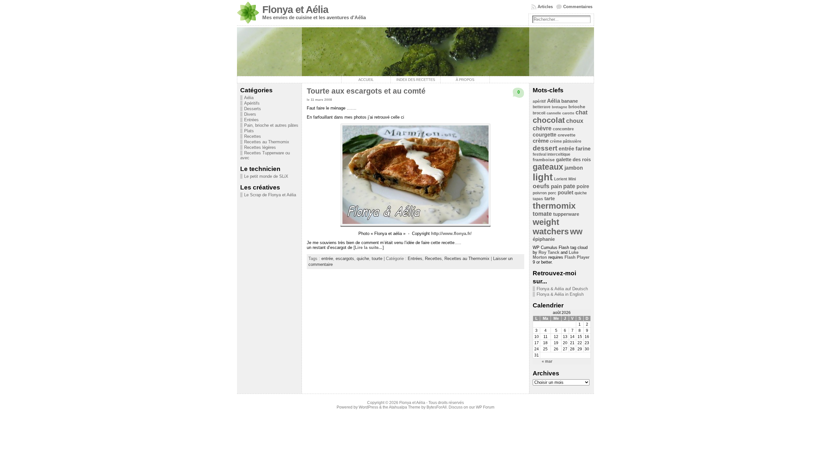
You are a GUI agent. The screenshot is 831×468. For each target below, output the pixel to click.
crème (541, 141)
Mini (572, 179)
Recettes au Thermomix (266, 141)
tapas (538, 199)
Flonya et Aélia (295, 9)
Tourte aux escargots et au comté (366, 91)
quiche (363, 258)
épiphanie (544, 239)
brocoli (539, 113)
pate (569, 186)
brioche (576, 106)
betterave (542, 107)
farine (583, 149)
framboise (544, 159)
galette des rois (573, 159)
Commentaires (577, 6)
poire (583, 186)
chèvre (542, 128)
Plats (249, 130)
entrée (327, 258)
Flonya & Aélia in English (560, 294)
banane (569, 101)
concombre (563, 129)
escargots (345, 258)
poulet (565, 192)
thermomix (554, 205)
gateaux (548, 166)
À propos (465, 80)
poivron (540, 193)
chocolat (549, 120)
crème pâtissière (565, 141)
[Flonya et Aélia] (415, 51)
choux (574, 121)
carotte (568, 113)
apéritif (539, 101)
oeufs (541, 186)
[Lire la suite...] (368, 247)
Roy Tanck (549, 252)
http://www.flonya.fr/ (451, 233)
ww (576, 231)
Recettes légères (260, 147)
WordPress (368, 407)
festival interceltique (551, 154)
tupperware (566, 214)
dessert (545, 148)
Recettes (252, 136)
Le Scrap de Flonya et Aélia (270, 194)
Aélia (249, 97)
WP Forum (485, 407)
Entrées (251, 119)
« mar (547, 361)
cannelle (554, 113)
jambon (573, 168)
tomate (542, 214)
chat (582, 112)
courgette (544, 134)
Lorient (560, 179)
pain (556, 186)
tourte (377, 258)
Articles (545, 6)
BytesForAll (437, 407)
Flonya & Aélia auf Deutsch (562, 288)
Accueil (366, 80)
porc (552, 193)
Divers (250, 114)
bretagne (559, 107)
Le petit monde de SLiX (266, 176)
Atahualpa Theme (404, 407)
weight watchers (551, 226)
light (543, 177)
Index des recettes (415, 80)
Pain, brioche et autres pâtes (271, 125)
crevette (567, 135)
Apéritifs (252, 103)
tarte (549, 198)
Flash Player (576, 257)
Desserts (252, 108)
